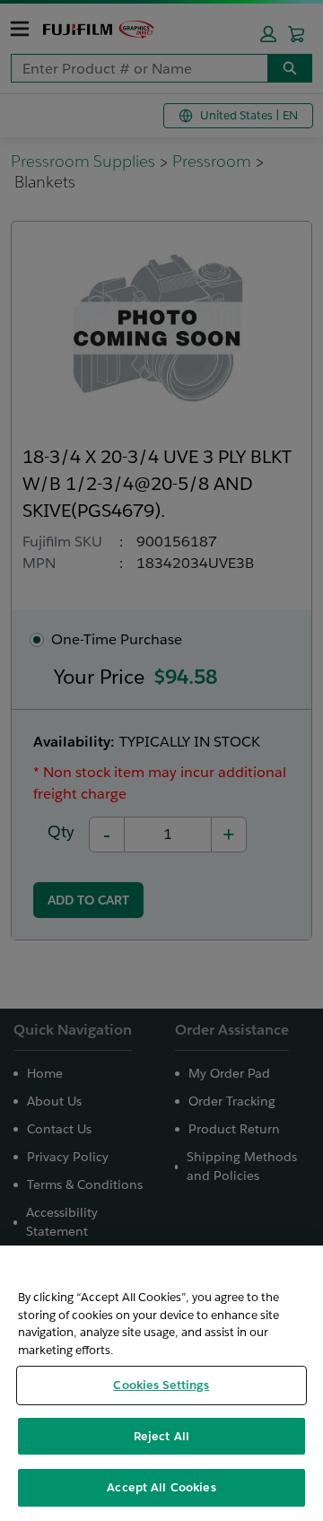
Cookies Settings (161, 1385)
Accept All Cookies (161, 1487)
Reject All (161, 1436)
